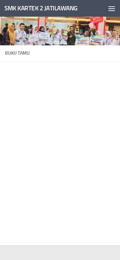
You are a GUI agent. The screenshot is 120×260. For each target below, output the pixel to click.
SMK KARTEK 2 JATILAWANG (41, 8)
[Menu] (111, 8)
